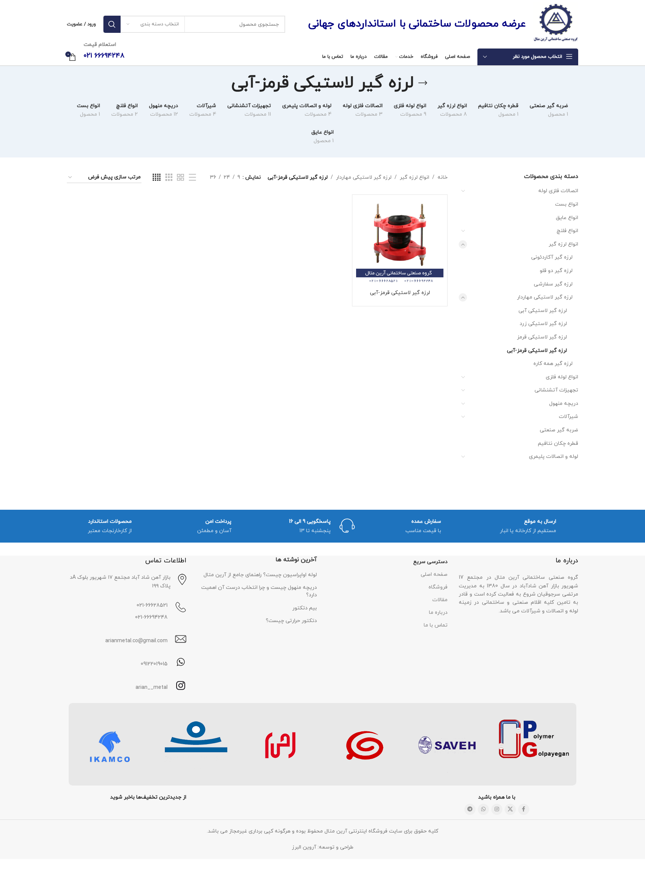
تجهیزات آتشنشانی (556, 390)
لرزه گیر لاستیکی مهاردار (545, 297)
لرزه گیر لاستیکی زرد (543, 323)
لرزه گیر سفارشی (553, 284)
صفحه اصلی (434, 574)
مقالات (440, 599)
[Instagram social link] (496, 809)
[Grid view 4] (157, 178)
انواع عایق (567, 217)
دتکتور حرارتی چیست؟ (291, 620)
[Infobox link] (126, 686)
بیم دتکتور (304, 608)
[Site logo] (555, 23)
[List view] (192, 178)
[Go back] (423, 83)
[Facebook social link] (523, 809)
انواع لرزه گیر (563, 244)
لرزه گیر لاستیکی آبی (542, 310)
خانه (442, 177)
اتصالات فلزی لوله (558, 190)
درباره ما (438, 612)
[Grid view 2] (180, 178)
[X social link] (510, 809)
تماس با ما (436, 625)
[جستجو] (112, 24)
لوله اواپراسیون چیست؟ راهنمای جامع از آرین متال (260, 574)
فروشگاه (438, 587)
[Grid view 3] (168, 178)
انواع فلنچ (567, 230)
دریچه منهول (563, 403)
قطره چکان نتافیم (558, 443)
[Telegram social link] (470, 809)
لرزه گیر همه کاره (553, 363)
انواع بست (566, 204)
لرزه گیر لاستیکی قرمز (542, 337)
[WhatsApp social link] (483, 809)
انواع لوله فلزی (562, 377)
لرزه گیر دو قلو (556, 270)
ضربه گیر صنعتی (559, 430)
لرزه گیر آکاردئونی (552, 257)
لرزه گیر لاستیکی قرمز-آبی (537, 350)
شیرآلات (568, 416)
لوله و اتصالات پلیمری (553, 456)
